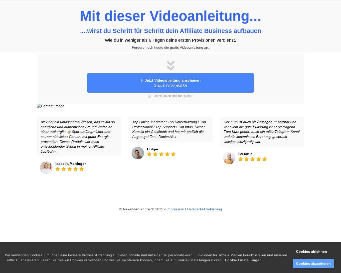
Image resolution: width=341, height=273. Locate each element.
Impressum (175, 209)
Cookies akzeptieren (313, 264)
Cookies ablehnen (311, 252)
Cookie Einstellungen (243, 260)
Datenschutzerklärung (204, 209)
